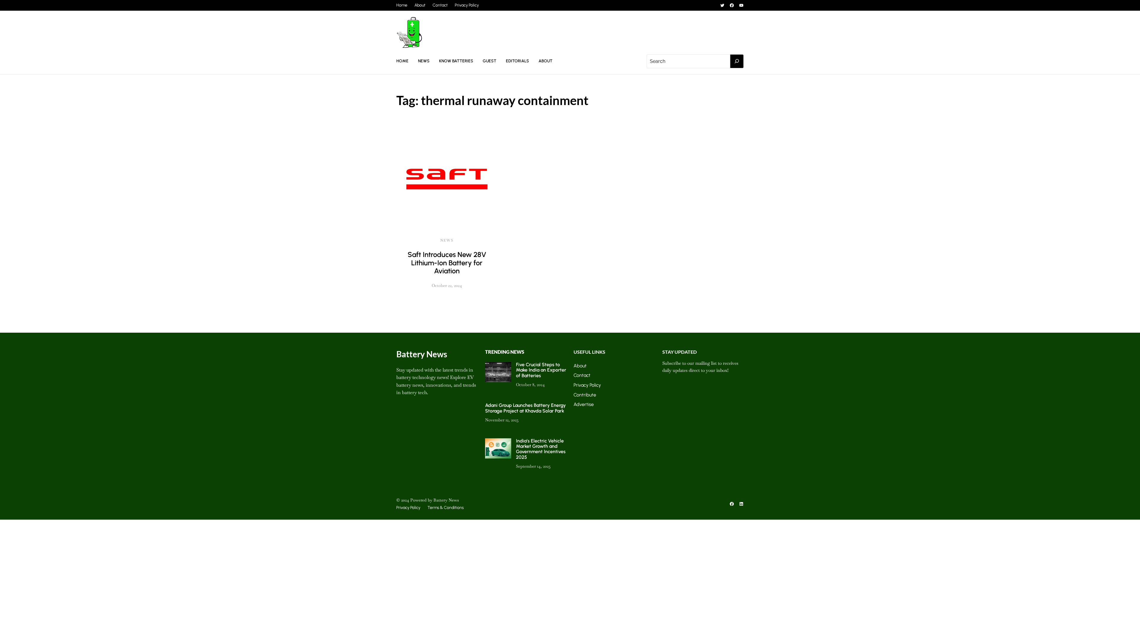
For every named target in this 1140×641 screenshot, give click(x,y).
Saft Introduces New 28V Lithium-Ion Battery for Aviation (447, 262)
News (447, 240)
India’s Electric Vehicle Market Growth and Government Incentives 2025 (541, 449)
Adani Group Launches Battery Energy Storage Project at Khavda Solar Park (525, 407)
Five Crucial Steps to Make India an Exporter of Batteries (541, 370)
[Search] (737, 61)
